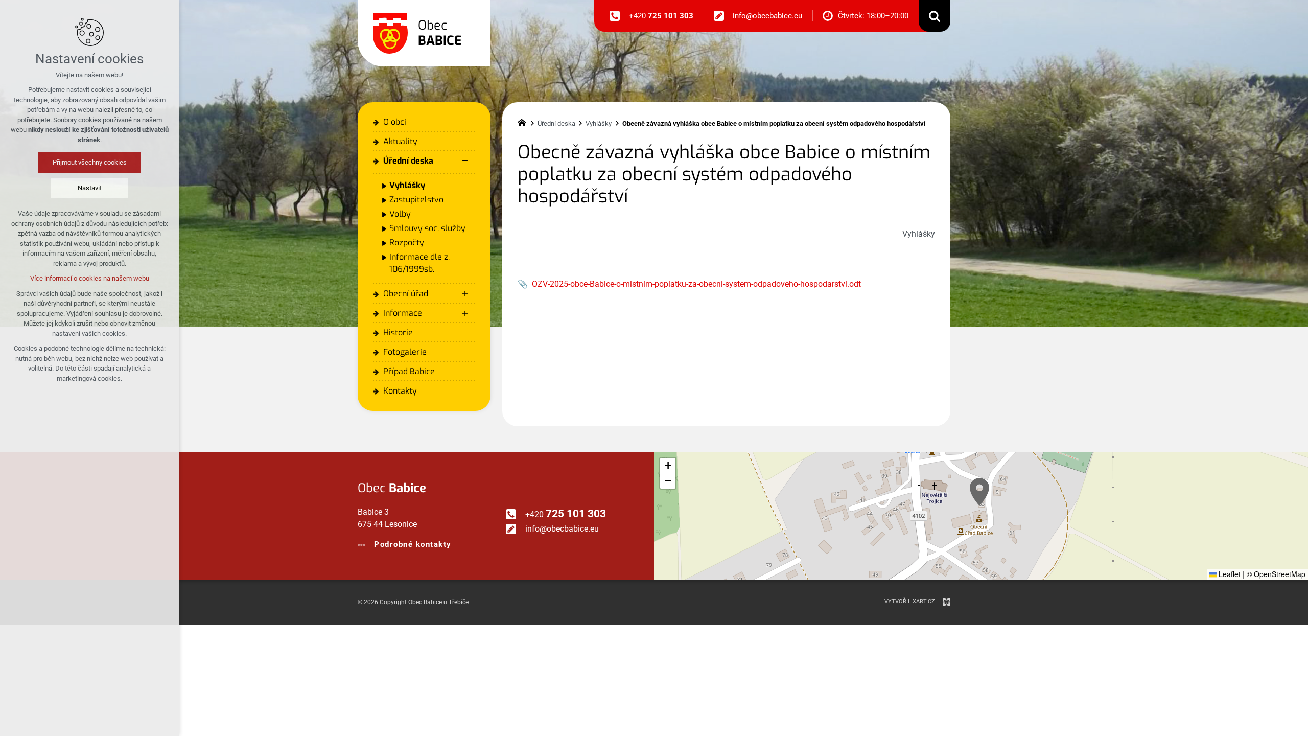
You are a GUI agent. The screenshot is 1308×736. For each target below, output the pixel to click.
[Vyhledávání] (934, 16)
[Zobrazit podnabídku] (465, 294)
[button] (979, 492)
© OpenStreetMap (1276, 574)
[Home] (524, 122)
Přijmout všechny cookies (90, 162)
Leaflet (1229, 574)
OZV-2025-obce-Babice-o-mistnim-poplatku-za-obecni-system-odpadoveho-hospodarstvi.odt (696, 284)
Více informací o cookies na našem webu (89, 278)
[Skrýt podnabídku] (465, 161)
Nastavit (90, 188)
